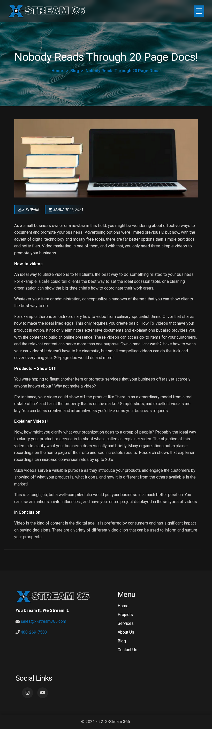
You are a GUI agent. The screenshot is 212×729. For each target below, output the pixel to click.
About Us (126, 632)
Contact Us (127, 649)
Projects (125, 614)
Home (57, 70)
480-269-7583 (34, 632)
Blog (74, 70)
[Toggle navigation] (199, 11)
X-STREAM (30, 210)
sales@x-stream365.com (43, 621)
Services (126, 623)
